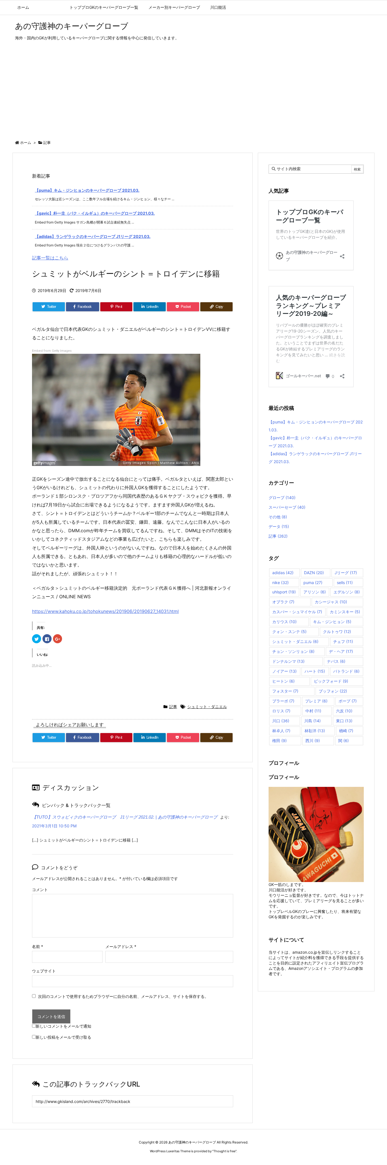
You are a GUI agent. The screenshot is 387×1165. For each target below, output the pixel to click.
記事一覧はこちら (50, 258)
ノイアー (284, 671)
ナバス (336, 661)
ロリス (281, 710)
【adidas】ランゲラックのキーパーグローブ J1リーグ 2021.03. (92, 236)
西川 (312, 740)
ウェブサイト (44, 970)
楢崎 (346, 730)
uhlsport (284, 591)
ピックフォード (331, 681)
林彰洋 (315, 730)
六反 (344, 710)
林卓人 (281, 730)
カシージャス (331, 601)
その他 (278, 516)
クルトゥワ (337, 631)
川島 (312, 720)
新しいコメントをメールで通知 (63, 1026)
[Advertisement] (193, 91)
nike (280, 582)
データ (279, 526)
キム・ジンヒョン (332, 621)
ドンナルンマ (288, 661)
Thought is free (224, 1151)
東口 (344, 720)
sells (345, 582)
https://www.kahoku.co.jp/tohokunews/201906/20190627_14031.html (105, 611)
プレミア (316, 700)
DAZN (314, 572)
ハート (315, 671)
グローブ (282, 497)
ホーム (25, 142)
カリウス (284, 621)
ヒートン (283, 681)
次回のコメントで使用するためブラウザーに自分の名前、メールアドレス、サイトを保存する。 (123, 996)
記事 (47, 142)
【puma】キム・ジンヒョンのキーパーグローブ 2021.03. (87, 190)
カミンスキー (345, 611)
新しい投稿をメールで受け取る (63, 1037)
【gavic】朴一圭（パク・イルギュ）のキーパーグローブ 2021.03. (95, 213)
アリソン (314, 591)
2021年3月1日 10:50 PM (54, 825)
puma (312, 582)
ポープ (348, 700)
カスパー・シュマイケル (297, 611)
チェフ (343, 641)
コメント (40, 889)
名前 (37, 946)
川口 (280, 720)
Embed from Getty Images (52, 351)
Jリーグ (346, 572)
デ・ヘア (341, 651)
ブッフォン (333, 691)
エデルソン (346, 591)
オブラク (283, 601)
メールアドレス (120, 946)
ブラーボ (283, 700)
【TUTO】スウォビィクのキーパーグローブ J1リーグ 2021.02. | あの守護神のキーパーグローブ (124, 817)
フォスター (285, 691)
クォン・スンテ (289, 631)
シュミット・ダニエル (207, 706)
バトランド (346, 671)
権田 (279, 740)
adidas (283, 572)
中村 (313, 710)
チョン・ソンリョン (293, 651)
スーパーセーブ (287, 507)
